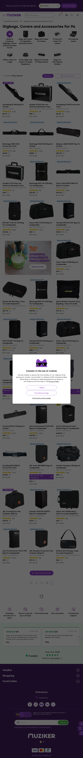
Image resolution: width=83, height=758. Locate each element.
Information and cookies (41, 398)
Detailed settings (41, 393)
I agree (41, 387)
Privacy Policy (54, 381)
